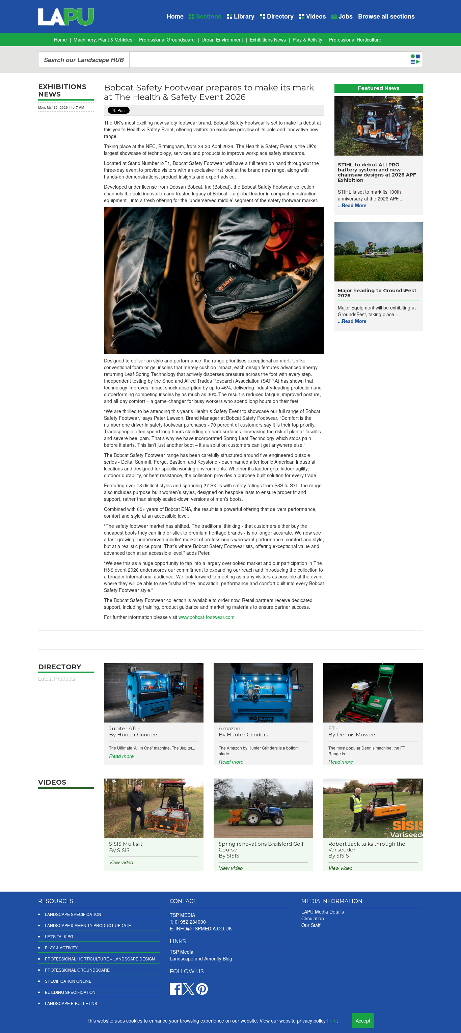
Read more (121, 755)
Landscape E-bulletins (71, 1003)
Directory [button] (279, 16)
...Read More (352, 205)
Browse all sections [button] (386, 16)
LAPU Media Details (322, 911)
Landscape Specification (73, 914)
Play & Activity (307, 39)
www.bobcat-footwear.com (207, 617)
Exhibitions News (268, 39)
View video (121, 862)
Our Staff (310, 925)
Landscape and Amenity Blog (201, 958)
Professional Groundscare (167, 39)
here (332, 1020)
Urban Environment (222, 39)
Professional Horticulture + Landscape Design (100, 958)
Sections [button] (207, 16)
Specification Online (68, 981)
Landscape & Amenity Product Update (88, 925)
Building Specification (70, 992)
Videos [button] (315, 16)
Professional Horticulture (355, 39)
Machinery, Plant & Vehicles (103, 39)
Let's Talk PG (59, 936)
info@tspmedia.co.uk (203, 928)
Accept (363, 1020)
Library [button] (243, 16)
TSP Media (181, 951)
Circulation (312, 918)
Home (175, 16)
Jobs (345, 16)
